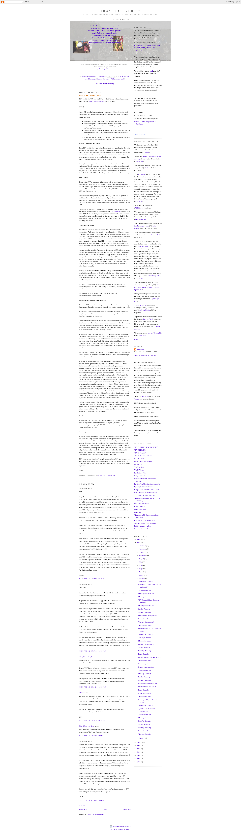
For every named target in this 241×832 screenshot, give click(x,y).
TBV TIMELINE (139, 450)
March (141, 575)
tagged (149, 333)
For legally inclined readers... (148, 683)
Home (105, 809)
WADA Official (139, 467)
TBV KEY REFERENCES (143, 455)
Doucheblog (139, 161)
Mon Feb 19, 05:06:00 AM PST (92, 578)
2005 (139, 745)
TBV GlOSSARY (140, 453)
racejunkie (138, 201)
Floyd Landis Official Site (143, 461)
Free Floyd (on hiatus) (141, 503)
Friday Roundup (143, 619)
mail (151, 71)
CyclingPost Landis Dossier (143, 487)
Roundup (137, 512)
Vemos (146, 152)
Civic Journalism (140, 506)
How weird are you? (141, 529)
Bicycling (139, 278)
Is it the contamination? (146, 667)
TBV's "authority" (140, 135)
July (140, 562)
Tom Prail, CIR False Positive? (144, 495)
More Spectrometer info (146, 593)
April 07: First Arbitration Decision (104, 33)
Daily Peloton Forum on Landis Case (146, 476)
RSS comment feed (117, 79)
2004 (139, 749)
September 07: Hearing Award (105, 35)
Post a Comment (84, 806)
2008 (139, 539)
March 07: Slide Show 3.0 (97, 30)
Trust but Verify (140, 305)
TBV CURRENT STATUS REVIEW (146, 447)
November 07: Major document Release (105, 40)
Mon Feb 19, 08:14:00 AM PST (92, 687)
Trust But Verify (143, 246)
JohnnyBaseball (140, 219)
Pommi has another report (97, 101)
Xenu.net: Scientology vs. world (145, 523)
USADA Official (139, 458)
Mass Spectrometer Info (146, 606)
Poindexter (142, 174)
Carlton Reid (155, 235)
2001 (139, 758)
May (140, 568)
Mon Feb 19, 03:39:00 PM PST (92, 735)
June (140, 565)
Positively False (154, 276)
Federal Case (121, 76)
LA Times (147, 168)
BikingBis (157, 333)
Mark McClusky (144, 310)
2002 (139, 755)
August (141, 559)
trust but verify (120, 10)
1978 (139, 762)
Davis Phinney (115, 211)
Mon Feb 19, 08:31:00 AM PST (92, 720)
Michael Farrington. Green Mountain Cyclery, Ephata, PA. (147, 287)
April (141, 572)
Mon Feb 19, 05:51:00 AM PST (92, 651)
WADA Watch (139, 470)
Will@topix (139, 208)
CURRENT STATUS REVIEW (145, 45)
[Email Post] (115, 475)
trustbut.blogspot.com (141, 226)
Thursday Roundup (145, 625)
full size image (102, 69)
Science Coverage (103, 79)
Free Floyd (145, 396)
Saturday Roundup (144, 612)
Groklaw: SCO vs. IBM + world (144, 520)
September (142, 555)
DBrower (82, 693)
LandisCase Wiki (140, 473)
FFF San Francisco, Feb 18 (147, 686)
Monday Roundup (144, 597)
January (142, 738)
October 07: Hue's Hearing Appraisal (105, 37)
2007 (139, 543)
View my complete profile (145, 355)
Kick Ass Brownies (144, 721)
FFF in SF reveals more (90, 95)
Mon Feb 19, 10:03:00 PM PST (92, 800)
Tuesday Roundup (144, 590)
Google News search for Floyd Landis (146, 489)
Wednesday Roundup (145, 581)
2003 (139, 752)
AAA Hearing (101, 76)
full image (109, 69)
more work (142, 335)
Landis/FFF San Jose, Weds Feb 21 (150, 657)
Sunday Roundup (144, 609)
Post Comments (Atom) (96, 814)
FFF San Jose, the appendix (147, 615)
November (142, 549)
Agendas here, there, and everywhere (146, 710)
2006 (139, 742)
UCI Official (138, 464)
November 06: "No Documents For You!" (105, 28)
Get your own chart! (120, 829)
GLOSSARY (150, 48)
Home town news (140, 509)
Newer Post (83, 809)
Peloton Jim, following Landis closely (147, 484)
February (142, 578)
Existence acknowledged (142, 526)
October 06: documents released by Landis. (105, 26)
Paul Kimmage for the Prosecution (145, 492)
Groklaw (137, 399)
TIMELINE (138, 50)
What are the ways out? (146, 622)
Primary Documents (88, 76)
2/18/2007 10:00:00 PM (106, 475)
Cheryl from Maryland (86, 657)
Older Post (127, 809)
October (142, 552)
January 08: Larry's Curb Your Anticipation (105, 42)
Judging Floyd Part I (114, 30)
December (142, 546)
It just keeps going (144, 693)
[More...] (137, 339)
